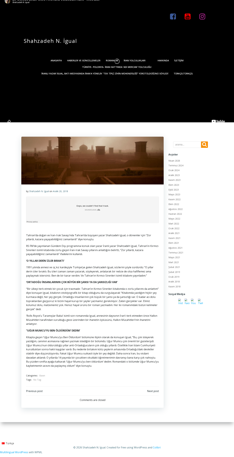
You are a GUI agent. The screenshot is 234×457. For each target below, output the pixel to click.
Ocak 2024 (173, 170)
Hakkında (163, 60)
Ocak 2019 (173, 276)
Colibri (157, 447)
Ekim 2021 (173, 242)
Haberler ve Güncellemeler (83, 60)
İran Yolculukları (134, 60)
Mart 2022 (173, 223)
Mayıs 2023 (174, 194)
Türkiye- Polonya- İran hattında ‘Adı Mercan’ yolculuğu (117, 66)
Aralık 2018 (174, 281)
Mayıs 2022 (174, 218)
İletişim (179, 60)
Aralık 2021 (174, 233)
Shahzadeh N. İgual (39, 191)
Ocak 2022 (173, 228)
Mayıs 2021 (174, 257)
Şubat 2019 (174, 271)
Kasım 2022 (174, 199)
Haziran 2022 (175, 213)
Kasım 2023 (174, 179)
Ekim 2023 (173, 184)
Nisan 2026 (174, 160)
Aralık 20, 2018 (60, 191)
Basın (42, 375)
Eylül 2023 (173, 189)
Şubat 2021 (174, 267)
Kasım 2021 (174, 238)
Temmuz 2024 (175, 165)
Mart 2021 (173, 262)
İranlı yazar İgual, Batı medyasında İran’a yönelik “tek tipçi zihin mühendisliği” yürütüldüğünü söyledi (104, 73)
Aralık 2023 (174, 175)
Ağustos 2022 (175, 209)
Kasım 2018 (174, 286)
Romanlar (112, 60)
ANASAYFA (56, 60)
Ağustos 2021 (175, 247)
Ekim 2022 (173, 204)
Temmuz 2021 (175, 252)
